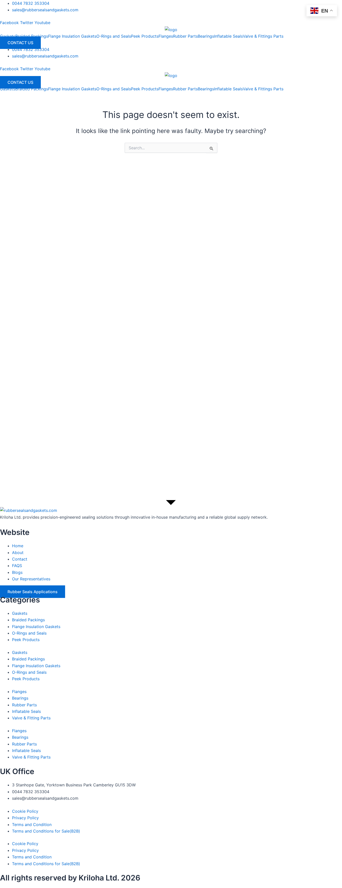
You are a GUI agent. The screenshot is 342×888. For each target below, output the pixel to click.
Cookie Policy (25, 811)
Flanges (19, 691)
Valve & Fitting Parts (31, 717)
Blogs (17, 572)
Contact (19, 559)
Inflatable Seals (26, 711)
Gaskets (19, 613)
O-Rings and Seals (29, 633)
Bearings (20, 698)
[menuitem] (7, 36)
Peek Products (26, 639)
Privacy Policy (25, 817)
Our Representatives (31, 578)
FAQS (17, 565)
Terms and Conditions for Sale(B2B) (46, 831)
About (18, 552)
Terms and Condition (32, 824)
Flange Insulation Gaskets (36, 626)
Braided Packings (28, 619)
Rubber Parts (24, 704)
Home (17, 545)
